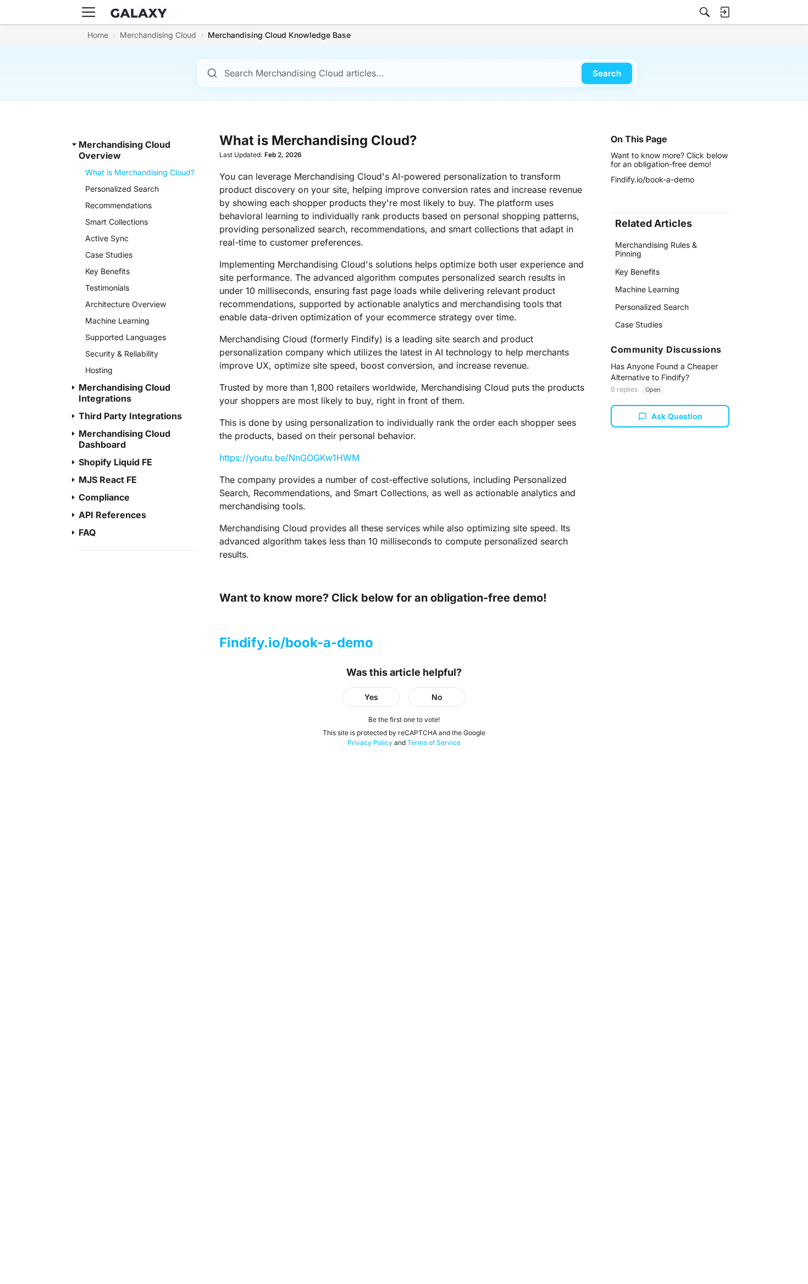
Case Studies (638, 324)
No (436, 697)
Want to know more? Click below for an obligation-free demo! (669, 160)
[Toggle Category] (74, 144)
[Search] (705, 12)
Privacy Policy (369, 742)
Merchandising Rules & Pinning (656, 249)
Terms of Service (434, 742)
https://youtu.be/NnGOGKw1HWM (289, 457)
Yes (371, 697)
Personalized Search (652, 307)
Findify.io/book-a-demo (296, 643)
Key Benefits (637, 271)
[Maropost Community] (141, 12)
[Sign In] (724, 12)
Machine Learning (647, 289)
